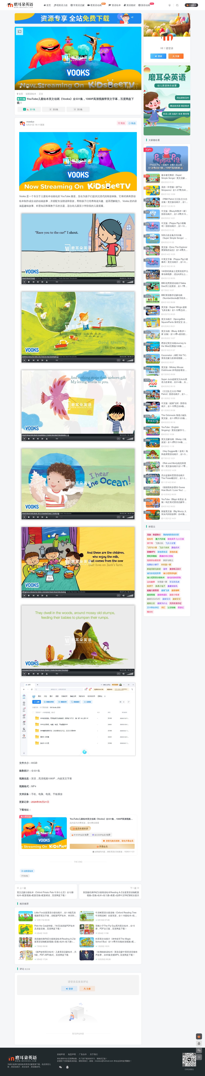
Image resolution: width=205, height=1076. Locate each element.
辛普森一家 (162, 581)
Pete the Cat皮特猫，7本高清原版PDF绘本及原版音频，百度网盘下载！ (54, 927)
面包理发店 (162, 551)
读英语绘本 (31, 93)
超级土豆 (151, 603)
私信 (133, 123)
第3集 (78, 109)
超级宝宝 (177, 598)
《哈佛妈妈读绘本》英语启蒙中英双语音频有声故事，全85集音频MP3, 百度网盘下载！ (116, 953)
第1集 (29, 109)
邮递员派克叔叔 (154, 568)
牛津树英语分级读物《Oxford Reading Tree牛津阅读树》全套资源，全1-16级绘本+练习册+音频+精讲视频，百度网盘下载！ (116, 915)
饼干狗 (150, 543)
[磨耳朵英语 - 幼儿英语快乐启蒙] (22, 1058)
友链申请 (61, 1054)
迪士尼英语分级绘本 (156, 577)
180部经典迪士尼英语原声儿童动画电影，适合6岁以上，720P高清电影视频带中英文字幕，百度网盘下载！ (174, 275)
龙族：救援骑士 (154, 534)
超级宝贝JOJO (153, 598)
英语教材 (131, 5)
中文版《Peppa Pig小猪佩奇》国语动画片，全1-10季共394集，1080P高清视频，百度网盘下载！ (174, 227)
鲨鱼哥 (150, 538)
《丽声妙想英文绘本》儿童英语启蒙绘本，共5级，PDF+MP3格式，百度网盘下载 (55, 953)
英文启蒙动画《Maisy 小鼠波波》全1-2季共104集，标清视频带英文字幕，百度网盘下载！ (174, 443)
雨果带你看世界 (154, 560)
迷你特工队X (175, 568)
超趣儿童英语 (153, 590)
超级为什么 (162, 603)
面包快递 (174, 551)
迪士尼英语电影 (170, 573)
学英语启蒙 (78, 5)
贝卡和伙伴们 (153, 607)
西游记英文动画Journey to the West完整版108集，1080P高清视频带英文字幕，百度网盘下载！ (173, 347)
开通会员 (192, 5)
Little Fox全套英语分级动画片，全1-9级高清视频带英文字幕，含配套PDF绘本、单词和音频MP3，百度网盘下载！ (55, 915)
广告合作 (83, 1054)
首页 (48, 5)
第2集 (54, 109)
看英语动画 (97, 4)
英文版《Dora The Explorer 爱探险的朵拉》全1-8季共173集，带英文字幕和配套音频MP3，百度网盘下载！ (174, 251)
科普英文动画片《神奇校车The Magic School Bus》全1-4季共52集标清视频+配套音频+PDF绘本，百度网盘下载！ (115, 941)
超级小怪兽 (174, 594)
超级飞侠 (165, 590)
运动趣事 (151, 581)
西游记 (181, 607)
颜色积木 (175, 547)
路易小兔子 (160, 585)
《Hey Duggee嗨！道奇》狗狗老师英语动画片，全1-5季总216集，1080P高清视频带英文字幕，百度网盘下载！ (174, 455)
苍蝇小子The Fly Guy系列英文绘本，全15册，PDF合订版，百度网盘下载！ (115, 927)
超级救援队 (162, 594)
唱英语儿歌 (62, 5)
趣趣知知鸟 (172, 585)
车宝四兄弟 (174, 581)
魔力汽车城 (160, 538)
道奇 (165, 568)
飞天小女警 (170, 543)
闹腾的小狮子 (153, 564)
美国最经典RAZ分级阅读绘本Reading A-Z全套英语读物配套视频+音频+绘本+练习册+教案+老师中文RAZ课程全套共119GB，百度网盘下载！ (55, 943)
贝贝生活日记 (175, 603)
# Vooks (25, 875)
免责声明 (72, 1054)
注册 (88, 988)
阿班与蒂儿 (168, 560)
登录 (71, 988)
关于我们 (94, 1054)
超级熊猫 (151, 594)
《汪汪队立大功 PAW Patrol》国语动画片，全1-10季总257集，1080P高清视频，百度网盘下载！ (174, 395)
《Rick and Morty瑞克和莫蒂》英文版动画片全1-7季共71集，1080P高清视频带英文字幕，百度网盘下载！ (174, 467)
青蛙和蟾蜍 (152, 555)
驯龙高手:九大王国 (176, 538)
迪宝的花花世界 (154, 573)
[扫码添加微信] (199, 1050)
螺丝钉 (150, 611)
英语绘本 (116, 5)
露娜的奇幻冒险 (166, 555)
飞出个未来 (164, 547)
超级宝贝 (166, 598)
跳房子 (150, 585)
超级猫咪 (175, 590)
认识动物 (171, 607)
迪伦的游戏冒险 (174, 577)
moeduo (30, 121)
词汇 (163, 607)
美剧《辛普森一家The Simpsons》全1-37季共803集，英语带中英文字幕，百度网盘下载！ (174, 191)
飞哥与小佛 (152, 547)
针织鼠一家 (166, 564)
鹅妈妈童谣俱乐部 (171, 534)
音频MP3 (151, 551)
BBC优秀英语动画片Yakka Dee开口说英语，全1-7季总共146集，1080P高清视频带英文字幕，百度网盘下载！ (174, 287)
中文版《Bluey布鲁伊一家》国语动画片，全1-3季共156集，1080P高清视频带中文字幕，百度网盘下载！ (174, 215)
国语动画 (146, 4)
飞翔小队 (159, 543)
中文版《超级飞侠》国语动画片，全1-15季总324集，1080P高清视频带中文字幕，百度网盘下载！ (174, 407)
